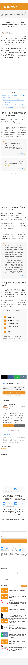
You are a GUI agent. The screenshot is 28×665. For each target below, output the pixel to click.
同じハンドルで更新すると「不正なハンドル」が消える (13, 101)
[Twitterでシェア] (4, 377)
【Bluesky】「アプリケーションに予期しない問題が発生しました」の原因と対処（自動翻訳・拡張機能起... (19, 498)
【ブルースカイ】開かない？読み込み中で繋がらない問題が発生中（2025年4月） (8, 497)
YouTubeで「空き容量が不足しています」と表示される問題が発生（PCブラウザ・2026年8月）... (17, 649)
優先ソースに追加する (15, 393)
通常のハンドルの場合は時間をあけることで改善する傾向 (14, 97)
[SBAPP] (10, 7)
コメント (5, 446)
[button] (23, 377)
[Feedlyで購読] (17, 377)
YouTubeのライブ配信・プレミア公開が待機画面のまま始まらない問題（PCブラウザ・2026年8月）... (17, 604)
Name (2, 532)
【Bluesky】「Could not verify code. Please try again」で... (8, 511)
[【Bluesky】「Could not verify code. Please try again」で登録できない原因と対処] (8, 507)
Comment (3, 522)
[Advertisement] (14, 75)
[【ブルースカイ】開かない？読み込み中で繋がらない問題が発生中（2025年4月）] (8, 492)
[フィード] (18, 573)
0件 (10, 446)
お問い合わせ (19, 426)
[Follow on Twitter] (10, 573)
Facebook (12, 430)
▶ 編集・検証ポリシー (8, 434)
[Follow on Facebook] (14, 573)
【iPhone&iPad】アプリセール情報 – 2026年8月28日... (17, 610)
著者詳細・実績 (8, 426)
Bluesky (21, 153)
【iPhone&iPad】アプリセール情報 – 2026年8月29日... (17, 597)
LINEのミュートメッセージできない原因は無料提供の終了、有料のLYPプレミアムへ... (17, 636)
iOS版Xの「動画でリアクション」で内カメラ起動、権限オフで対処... (17, 616)
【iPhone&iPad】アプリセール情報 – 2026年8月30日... (17, 591)
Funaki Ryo (7, 32)
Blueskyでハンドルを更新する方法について (13, 104)
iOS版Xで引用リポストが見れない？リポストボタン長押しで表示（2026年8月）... (17, 628)
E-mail (2, 536)
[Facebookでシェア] (11, 377)
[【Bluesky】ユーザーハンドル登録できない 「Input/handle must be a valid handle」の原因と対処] (19, 507)
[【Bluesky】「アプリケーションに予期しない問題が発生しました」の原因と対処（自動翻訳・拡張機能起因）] (19, 492)
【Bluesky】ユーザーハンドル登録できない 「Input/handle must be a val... (19, 512)
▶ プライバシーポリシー (8, 436)
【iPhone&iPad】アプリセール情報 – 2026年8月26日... (17, 642)
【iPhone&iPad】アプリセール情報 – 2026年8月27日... (17, 622)
